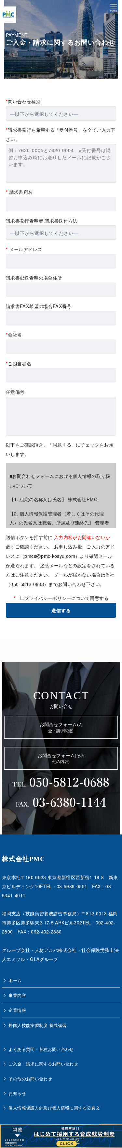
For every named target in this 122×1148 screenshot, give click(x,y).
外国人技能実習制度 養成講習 (37, 1025)
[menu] (113, 7)
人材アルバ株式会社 (56, 950)
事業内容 (17, 995)
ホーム (14, 980)
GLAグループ (44, 959)
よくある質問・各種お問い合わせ (41, 1049)
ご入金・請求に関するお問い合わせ (43, 1064)
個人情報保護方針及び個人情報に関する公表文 (54, 1108)
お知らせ (17, 1093)
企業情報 (17, 1010)
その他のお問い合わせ (30, 1079)
